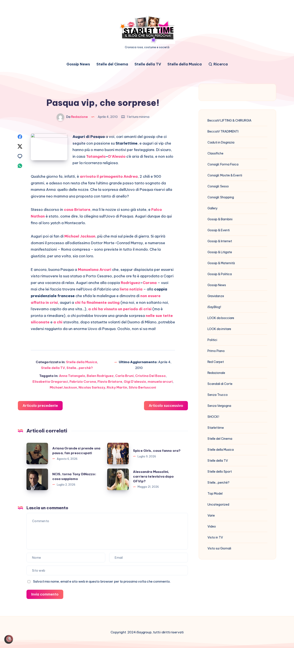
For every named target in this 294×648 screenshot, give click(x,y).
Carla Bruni (124, 376)
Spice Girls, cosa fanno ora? (157, 451)
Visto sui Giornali (219, 548)
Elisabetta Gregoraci (50, 382)
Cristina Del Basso (150, 376)
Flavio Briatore (109, 382)
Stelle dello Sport (219, 472)
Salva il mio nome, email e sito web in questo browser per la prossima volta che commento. (101, 581)
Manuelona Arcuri (94, 269)
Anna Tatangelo (72, 376)
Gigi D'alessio (135, 382)
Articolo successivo (166, 405)
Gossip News (78, 64)
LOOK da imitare (219, 329)
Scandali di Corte (219, 384)
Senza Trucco (217, 395)
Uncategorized (218, 504)
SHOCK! (213, 417)
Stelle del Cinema (112, 64)
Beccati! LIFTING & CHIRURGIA (229, 120)
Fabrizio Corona (83, 382)
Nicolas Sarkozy (92, 387)
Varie (211, 515)
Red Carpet (215, 362)
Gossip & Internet (219, 241)
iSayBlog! (214, 307)
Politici (212, 340)
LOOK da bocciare (220, 318)
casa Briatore (77, 209)
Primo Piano (216, 351)
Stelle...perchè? (80, 368)
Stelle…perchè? (218, 482)
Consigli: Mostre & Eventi (224, 175)
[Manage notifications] (9, 638)
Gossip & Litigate (219, 252)
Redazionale (216, 373)
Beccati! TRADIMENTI (222, 131)
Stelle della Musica (184, 64)
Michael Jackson (79, 236)
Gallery (212, 208)
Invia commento (45, 594)
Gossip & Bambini (219, 219)
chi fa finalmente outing (97, 302)
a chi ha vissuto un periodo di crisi (120, 309)
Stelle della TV (148, 64)
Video (211, 526)
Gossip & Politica (219, 274)
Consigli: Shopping (220, 197)
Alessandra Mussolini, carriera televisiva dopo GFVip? (153, 476)
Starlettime (215, 428)
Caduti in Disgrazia (220, 142)
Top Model (215, 493)
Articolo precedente (40, 405)
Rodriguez (130, 282)
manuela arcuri (160, 382)
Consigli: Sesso (218, 186)
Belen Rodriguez (100, 376)
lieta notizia (131, 289)
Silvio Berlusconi (142, 387)
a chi (57, 322)
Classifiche (215, 153)
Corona (150, 282)
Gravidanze (215, 296)
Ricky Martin (117, 387)
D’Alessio (116, 156)
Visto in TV (215, 537)
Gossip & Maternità (221, 263)
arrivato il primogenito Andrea (109, 176)
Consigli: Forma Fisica (222, 164)
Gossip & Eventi (218, 230)
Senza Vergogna (219, 406)
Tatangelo (96, 156)
